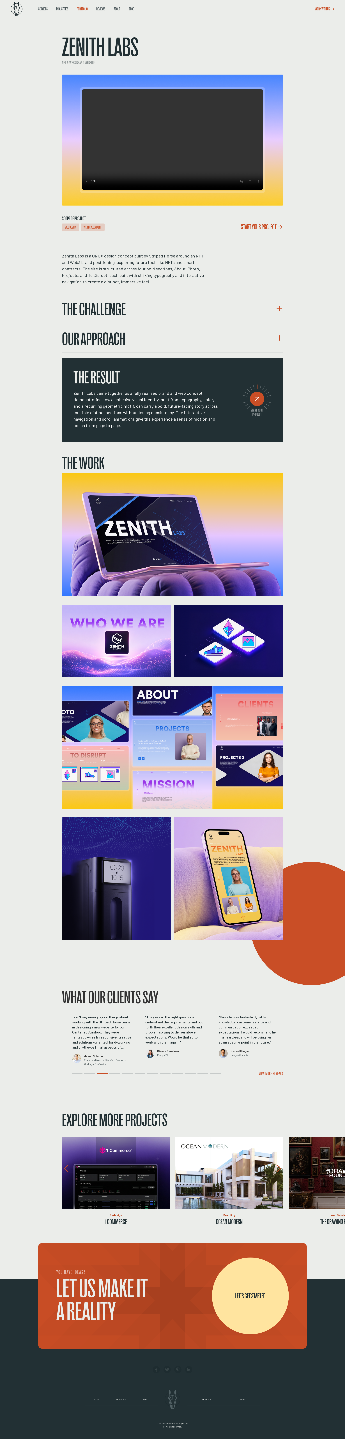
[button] (172, 308)
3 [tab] (98, 1077)
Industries (62, 9)
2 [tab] (85, 1077)
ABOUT (145, 1399)
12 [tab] (211, 1077)
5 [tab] (123, 1077)
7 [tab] (148, 1077)
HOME (96, 1399)
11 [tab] (198, 1077)
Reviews (100, 9)
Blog (131, 9)
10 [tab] (186, 1077)
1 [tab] (73, 1077)
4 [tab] (110, 1077)
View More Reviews (271, 1074)
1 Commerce (116, 1221)
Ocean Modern (229, 1221)
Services (43, 9)
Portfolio (82, 9)
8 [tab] (161, 1077)
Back (40, 14)
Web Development (93, 227)
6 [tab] (136, 1077)
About (117, 9)
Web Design (70, 227)
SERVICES (121, 1399)
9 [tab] (173, 1077)
